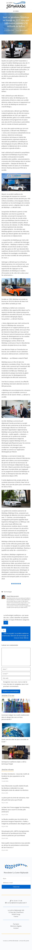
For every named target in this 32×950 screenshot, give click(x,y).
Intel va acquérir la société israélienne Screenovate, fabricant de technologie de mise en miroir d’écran (15, 635)
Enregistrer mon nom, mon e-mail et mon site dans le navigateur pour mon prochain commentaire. (15, 684)
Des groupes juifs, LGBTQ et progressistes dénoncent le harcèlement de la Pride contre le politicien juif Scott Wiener (15, 833)
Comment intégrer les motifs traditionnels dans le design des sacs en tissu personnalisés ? (15, 717)
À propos (16, 924)
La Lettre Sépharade (12, 940)
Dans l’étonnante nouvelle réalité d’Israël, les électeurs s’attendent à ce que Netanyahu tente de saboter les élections (15, 788)
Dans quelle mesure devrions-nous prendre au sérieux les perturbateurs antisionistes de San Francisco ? (16, 845)
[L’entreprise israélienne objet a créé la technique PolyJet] (16, 758)
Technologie (8, 592)
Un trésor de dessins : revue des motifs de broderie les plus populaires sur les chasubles (15, 776)
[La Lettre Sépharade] (16, 5)
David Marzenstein (21, 30)
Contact (16, 928)
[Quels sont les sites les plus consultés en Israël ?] (16, 736)
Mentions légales (16, 926)
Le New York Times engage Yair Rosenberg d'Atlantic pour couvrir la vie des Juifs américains (15, 809)
